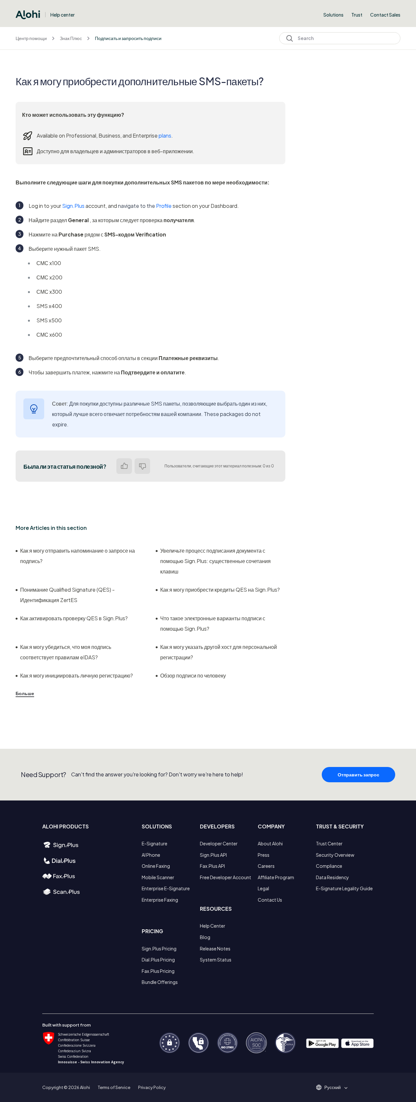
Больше (25, 693)
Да (124, 466)
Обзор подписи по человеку (193, 675)
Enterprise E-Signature (166, 888)
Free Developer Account (225, 877)
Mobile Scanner (158, 877)
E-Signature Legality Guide (344, 888)
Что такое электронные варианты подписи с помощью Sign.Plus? (212, 623)
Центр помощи (31, 38)
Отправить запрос (358, 774)
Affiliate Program (276, 877)
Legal (263, 888)
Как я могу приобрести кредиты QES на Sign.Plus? (220, 589)
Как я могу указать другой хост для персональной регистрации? (218, 652)
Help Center (212, 926)
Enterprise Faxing (160, 900)
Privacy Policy (152, 1087)
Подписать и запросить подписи (128, 38)
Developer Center (219, 843)
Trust (356, 15)
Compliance (329, 866)
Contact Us (270, 900)
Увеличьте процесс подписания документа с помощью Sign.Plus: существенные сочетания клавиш (215, 561)
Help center (62, 15)
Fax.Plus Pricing (158, 971)
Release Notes (215, 948)
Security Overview (335, 855)
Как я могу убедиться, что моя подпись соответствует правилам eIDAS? (65, 652)
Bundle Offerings (160, 982)
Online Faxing (156, 866)
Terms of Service (114, 1087)
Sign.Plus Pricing (159, 948)
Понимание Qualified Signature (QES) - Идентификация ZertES (67, 594)
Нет (142, 466)
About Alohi (270, 843)
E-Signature (154, 843)
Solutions (333, 15)
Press (263, 855)
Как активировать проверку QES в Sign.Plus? (74, 618)
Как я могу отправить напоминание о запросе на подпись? (77, 555)
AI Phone (151, 855)
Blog (205, 937)
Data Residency (332, 877)
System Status (215, 959)
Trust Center (329, 843)
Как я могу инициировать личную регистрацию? (76, 675)
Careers (266, 866)
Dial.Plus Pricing (158, 959)
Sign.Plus (73, 205)
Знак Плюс (71, 38)
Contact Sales (385, 15)
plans (165, 135)
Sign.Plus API (213, 855)
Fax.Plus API (212, 866)
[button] (335, 1087)
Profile (164, 205)
